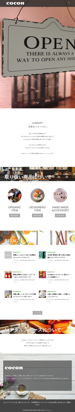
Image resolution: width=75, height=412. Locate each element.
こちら (37, 345)
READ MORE (14, 215)
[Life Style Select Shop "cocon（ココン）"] (16, 3)
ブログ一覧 (37, 313)
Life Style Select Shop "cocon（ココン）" (39, 410)
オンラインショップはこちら (14, 386)
